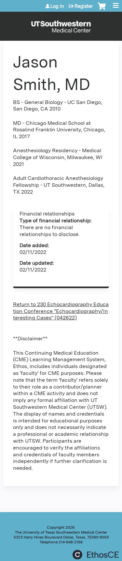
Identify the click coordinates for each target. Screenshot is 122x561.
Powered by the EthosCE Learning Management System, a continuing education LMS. (96, 554)
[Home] (61, 24)
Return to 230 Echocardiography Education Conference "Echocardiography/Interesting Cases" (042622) (61, 311)
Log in (57, 6)
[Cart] (102, 9)
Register (84, 6)
